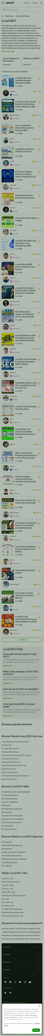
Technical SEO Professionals (12, 816)
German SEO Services (10, 772)
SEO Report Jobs (8, 906)
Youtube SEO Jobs (8, 892)
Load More (22, 640)
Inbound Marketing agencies (12, 845)
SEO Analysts (7, 812)
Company (6, 969)
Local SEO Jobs (7, 879)
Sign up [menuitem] (35, 3)
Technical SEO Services (10, 752)
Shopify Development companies (13, 852)
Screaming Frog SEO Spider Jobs (14, 896)
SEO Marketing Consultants (12, 809)
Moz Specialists (7, 826)
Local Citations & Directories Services (15, 742)
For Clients (7, 947)
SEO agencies (7, 842)
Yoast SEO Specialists (10, 802)
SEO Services (7, 745)
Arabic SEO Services (9, 779)
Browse (26, 3)
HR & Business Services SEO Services (15, 776)
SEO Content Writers (9, 829)
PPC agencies (7, 866)
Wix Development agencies (11, 856)
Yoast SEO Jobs (8, 885)
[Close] (39, 1006)
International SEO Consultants (13, 819)
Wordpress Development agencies (14, 859)
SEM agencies (7, 849)
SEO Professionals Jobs (10, 882)
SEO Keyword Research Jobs (12, 916)
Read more (7, 666)
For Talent (6, 954)
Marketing (9, 16)
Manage (36, 1030)
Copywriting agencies (9, 862)
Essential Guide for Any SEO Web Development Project (21, 929)
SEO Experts (6, 805)
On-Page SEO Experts (10, 795)
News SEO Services (9, 769)
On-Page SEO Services (10, 759)
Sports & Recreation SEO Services (14, 765)
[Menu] (3, 3)
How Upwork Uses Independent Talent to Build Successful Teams (22, 939)
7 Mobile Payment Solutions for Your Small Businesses (21, 932)
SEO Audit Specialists (9, 799)
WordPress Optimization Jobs (13, 913)
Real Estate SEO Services (11, 762)
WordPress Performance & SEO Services (16, 755)
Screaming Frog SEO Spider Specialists (16, 792)
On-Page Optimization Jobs (12, 909)
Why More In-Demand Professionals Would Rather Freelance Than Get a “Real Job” (22, 935)
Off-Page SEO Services (10, 749)
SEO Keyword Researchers (11, 823)
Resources (7, 962)
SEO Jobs (5, 899)
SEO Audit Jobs (7, 902)
